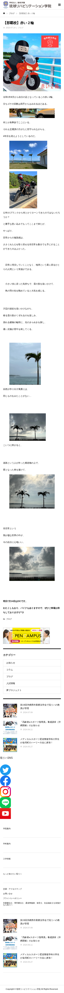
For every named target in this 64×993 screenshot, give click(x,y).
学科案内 (7, 844)
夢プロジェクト (14, 690)
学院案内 (7, 829)
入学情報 (7, 859)
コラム (9, 669)
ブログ (20, 28)
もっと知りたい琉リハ (12, 874)
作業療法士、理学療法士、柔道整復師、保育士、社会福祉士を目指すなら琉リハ (32, 904)
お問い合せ (7, 894)
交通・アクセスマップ (12, 889)
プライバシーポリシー (12, 898)
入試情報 (10, 683)
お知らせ (10, 663)
